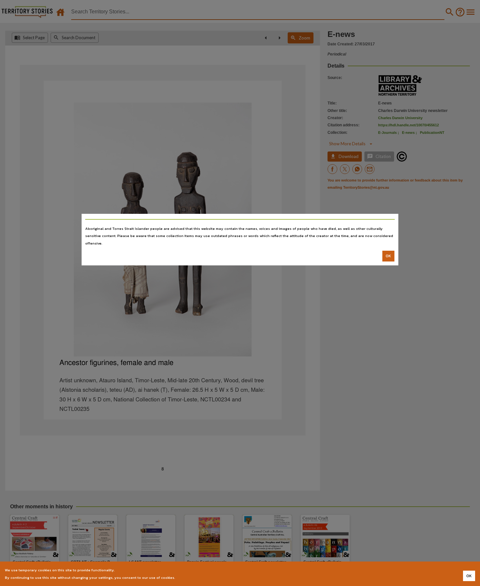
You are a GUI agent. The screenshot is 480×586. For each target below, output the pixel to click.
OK (388, 256)
